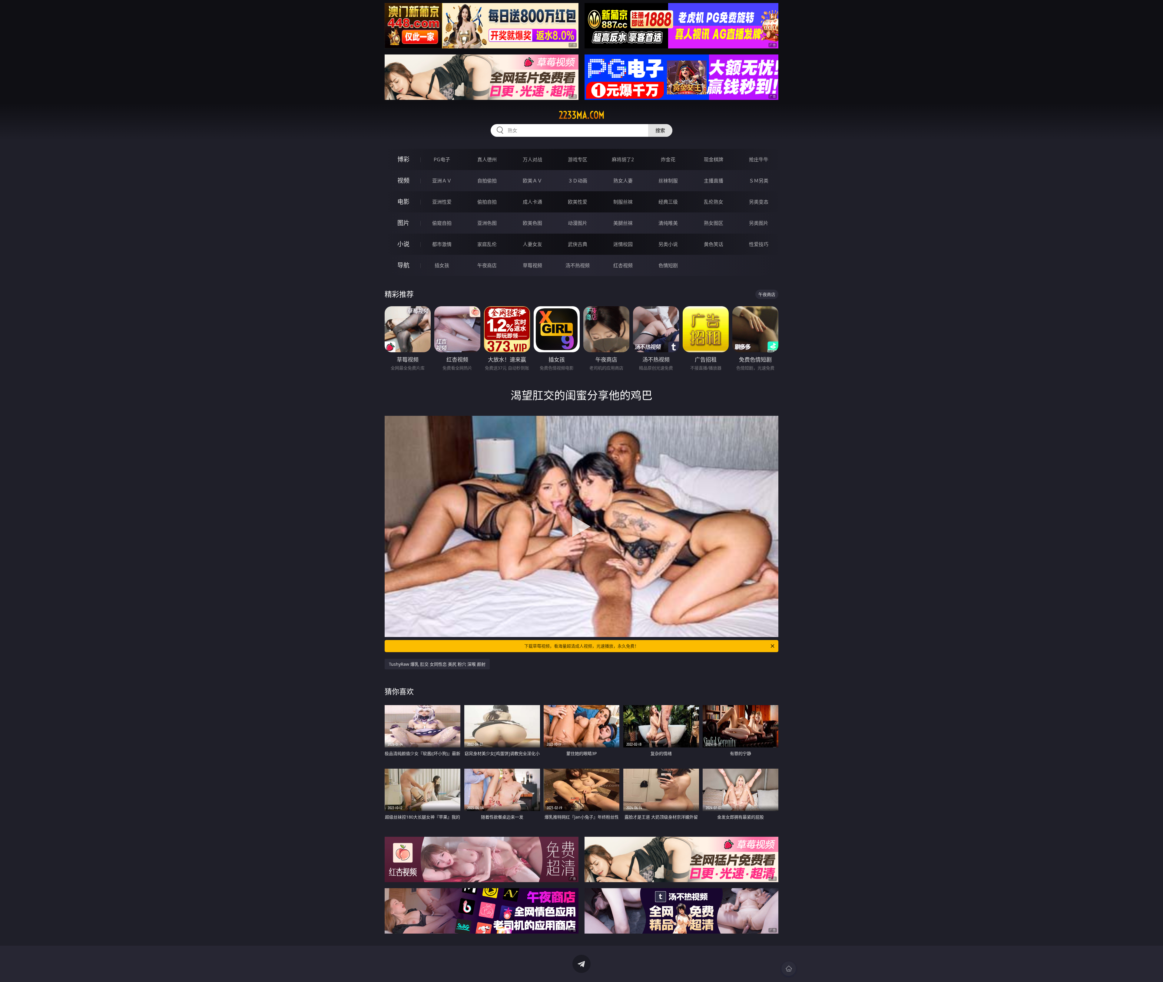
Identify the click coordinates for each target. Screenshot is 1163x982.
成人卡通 (532, 202)
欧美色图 (532, 223)
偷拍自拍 (487, 202)
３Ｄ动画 (577, 180)
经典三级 (668, 202)
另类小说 (668, 244)
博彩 (403, 159)
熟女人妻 (623, 180)
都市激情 (442, 244)
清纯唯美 (668, 223)
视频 (403, 180)
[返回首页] (788, 968)
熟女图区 (713, 223)
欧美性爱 (577, 202)
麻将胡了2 (623, 159)
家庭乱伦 (487, 244)
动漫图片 (577, 223)
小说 (403, 244)
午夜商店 (487, 265)
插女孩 (442, 265)
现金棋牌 (713, 159)
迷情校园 (623, 244)
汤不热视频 (577, 265)
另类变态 (758, 202)
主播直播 (713, 180)
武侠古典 (577, 244)
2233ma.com (582, 115)
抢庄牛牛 (758, 159)
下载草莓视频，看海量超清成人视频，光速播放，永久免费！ (581, 646)
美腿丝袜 (623, 223)
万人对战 (532, 159)
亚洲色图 (487, 223)
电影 (403, 202)
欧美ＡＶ (532, 180)
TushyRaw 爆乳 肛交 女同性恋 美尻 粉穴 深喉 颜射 (437, 664)
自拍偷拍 (487, 180)
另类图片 (758, 223)
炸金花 (668, 159)
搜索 (660, 130)
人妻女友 (532, 244)
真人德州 (487, 159)
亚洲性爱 (442, 202)
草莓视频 (532, 265)
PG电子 (442, 159)
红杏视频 (623, 265)
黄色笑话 (713, 244)
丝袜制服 (668, 180)
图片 (403, 223)
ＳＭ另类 (758, 180)
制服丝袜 (623, 202)
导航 (403, 265)
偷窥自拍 (442, 223)
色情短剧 (668, 265)
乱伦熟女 (713, 202)
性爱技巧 (758, 244)
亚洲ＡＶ (442, 180)
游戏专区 (577, 159)
